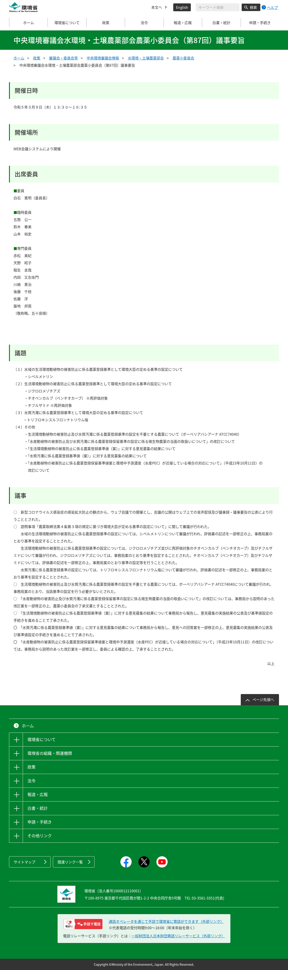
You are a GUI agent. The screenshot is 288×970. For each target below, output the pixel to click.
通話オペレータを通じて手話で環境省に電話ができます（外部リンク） (166, 921)
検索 (253, 7)
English (182, 7)
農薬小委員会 (183, 58)
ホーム (28, 22)
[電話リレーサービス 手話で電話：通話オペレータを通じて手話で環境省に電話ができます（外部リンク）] (83, 924)
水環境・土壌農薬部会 (146, 58)
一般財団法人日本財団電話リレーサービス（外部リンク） (178, 935)
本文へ (156, 7)
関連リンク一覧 (70, 862)
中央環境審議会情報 (103, 58)
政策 (36, 58)
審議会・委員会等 (63, 58)
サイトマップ (24, 862)
